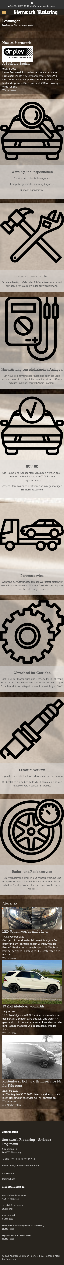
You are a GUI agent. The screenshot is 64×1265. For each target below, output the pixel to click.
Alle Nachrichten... (12, 1105)
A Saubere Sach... (16, 64)
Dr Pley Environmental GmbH (35, 76)
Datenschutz (8, 1178)
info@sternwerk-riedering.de (42, 6)
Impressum (8, 1173)
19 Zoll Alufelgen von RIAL (23, 1006)
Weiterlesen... (10, 90)
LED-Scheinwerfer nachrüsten (25, 931)
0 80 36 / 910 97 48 (18, 6)
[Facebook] (32, 2)
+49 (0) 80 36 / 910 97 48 (23, 1158)
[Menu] (4, 12)
